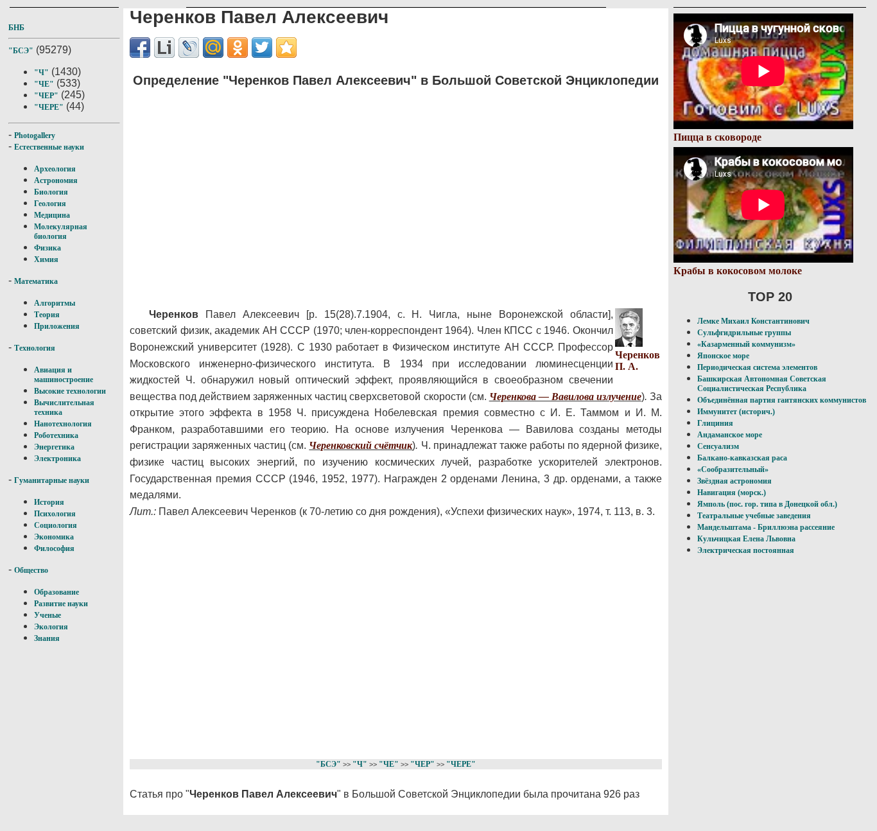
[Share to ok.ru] (237, 47)
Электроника (57, 458)
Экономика (54, 536)
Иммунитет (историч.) (736, 411)
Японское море (723, 355)
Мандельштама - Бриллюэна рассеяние (766, 527)
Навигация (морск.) (731, 492)
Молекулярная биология (60, 231)
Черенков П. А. (637, 360)
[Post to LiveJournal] (188, 47)
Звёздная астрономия (734, 481)
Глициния (715, 423)
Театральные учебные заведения (754, 515)
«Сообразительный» (732, 469)
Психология (55, 513)
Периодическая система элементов (757, 367)
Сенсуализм (718, 446)
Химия (46, 259)
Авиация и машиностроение (63, 374)
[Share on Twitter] (262, 47)
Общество (31, 570)
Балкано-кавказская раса (742, 457)
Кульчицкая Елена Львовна (746, 538)
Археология (55, 168)
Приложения (57, 326)
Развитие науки (61, 603)
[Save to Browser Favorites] (286, 47)
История (49, 502)
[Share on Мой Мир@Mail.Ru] (213, 47)
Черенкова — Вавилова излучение (565, 396)
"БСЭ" (20, 50)
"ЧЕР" (46, 95)
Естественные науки (49, 147)
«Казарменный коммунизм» (746, 344)
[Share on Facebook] (140, 47)
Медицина (52, 215)
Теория (47, 314)
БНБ (16, 27)
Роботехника (56, 435)
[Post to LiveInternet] (164, 47)
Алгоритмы (54, 303)
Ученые (47, 615)
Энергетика (54, 446)
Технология (34, 348)
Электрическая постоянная (745, 550)
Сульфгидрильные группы (744, 332)
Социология (55, 525)
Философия (54, 548)
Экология (51, 626)
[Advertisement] (374, 189)
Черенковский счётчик (360, 445)
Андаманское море (729, 434)
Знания (47, 638)
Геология (50, 203)
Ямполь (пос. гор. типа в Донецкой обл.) (767, 504)
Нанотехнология (63, 423)
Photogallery (34, 135)
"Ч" (41, 72)
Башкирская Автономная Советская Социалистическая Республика (761, 383)
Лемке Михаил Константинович (753, 321)
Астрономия (56, 180)
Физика (47, 247)
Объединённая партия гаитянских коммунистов (781, 400)
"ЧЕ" (44, 84)
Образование (56, 592)
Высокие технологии (70, 391)
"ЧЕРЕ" (49, 107)
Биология (51, 192)
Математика (36, 281)
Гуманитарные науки (51, 480)
